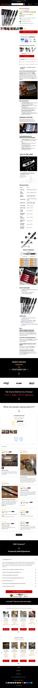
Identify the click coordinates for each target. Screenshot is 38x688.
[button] (9, 30)
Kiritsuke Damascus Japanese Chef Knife (15, 619)
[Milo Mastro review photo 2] (3, 468)
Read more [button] (4, 505)
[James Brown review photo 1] (28, 465)
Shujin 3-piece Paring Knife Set (6, 619)
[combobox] (17, 4)
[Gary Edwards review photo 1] (10, 492)
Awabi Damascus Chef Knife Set (15, 651)
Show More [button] (19, 534)
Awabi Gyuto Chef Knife (32, 619)
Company (18, 670)
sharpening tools (30, 322)
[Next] (36, 621)
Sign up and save (19, 680)
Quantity (22, 25)
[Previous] (2, 621)
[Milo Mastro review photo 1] (10, 460)
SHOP (18, 667)
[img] (4, 450)
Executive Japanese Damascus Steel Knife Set (23, 620)
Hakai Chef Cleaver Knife (32, 650)
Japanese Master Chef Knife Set (6, 651)
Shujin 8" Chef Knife (26, 64)
